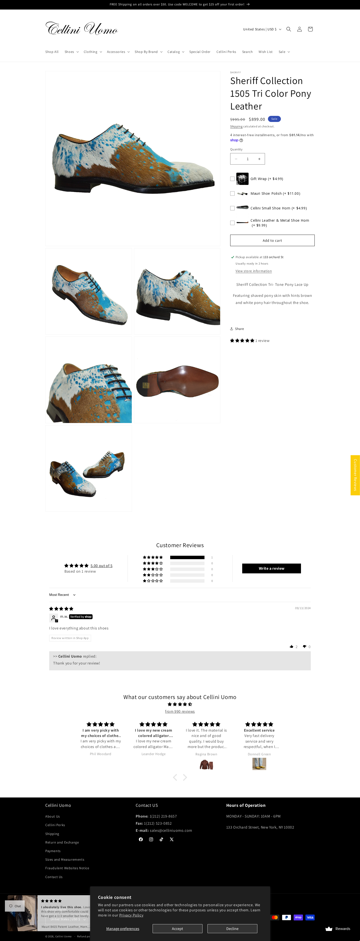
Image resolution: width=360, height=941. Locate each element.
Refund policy (86, 936)
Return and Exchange (62, 842)
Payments (53, 851)
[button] (71, 52)
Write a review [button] (272, 568)
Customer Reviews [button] (355, 475)
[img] (61, 608)
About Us (52, 816)
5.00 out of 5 (102, 565)
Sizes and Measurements (64, 859)
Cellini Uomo (63, 936)
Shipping (236, 126)
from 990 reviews (180, 711)
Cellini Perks (55, 825)
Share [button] (239, 328)
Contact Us (54, 877)
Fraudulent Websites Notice (67, 868)
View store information (254, 271)
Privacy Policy (131, 915)
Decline (232, 928)
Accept (177, 928)
